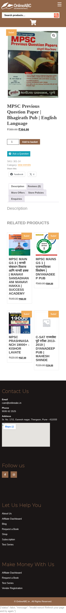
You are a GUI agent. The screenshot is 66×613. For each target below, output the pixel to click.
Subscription (8, 539)
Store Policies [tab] (36, 192)
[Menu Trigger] (59, 4)
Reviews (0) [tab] (34, 186)
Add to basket (30, 142)
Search (56, 15)
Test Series (8, 544)
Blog (4, 523)
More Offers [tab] (18, 192)
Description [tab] (17, 186)
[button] (54, 35)
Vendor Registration (12, 588)
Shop (4, 534)
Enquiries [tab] (16, 198)
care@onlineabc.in (11, 403)
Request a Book (10, 529)
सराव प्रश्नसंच (24, 165)
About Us (7, 513)
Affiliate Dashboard (12, 518)
